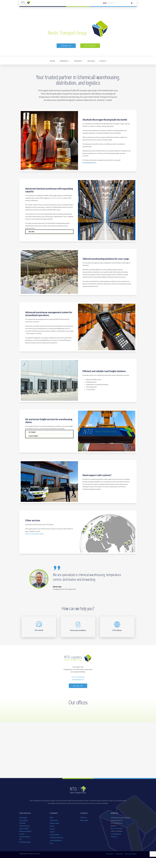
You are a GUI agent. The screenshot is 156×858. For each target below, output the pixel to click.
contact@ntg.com (116, 834)
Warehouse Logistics (25, 831)
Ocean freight (23, 820)
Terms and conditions (131, 854)
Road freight (23, 817)
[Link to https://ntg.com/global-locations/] (131, 3)
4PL (20, 839)
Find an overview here (34, 534)
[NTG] (25, 1)
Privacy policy (110, 854)
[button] (49, 232)
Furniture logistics (24, 836)
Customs (22, 834)
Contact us (114, 836)
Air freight (22, 823)
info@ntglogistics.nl (78, 679)
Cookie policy (119, 854)
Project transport (24, 826)
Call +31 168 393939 (78, 677)
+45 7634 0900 (118, 828)
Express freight (23, 828)
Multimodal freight (25, 842)
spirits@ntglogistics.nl (89, 162)
